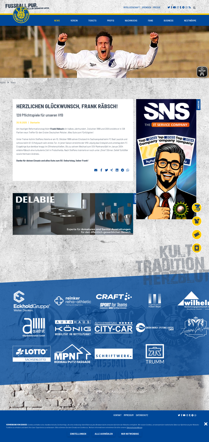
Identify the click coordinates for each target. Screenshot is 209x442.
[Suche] (194, 7)
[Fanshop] (197, 221)
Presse (156, 7)
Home (3, 82)
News (57, 20)
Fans (150, 20)
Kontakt (117, 415)
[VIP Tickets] (197, 248)
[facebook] (101, 170)
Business (168, 20)
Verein (74, 20)
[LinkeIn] (117, 170)
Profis (110, 20)
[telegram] (122, 170)
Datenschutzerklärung (134, 427)
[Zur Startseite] (21, 14)
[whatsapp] (127, 170)
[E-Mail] (95, 170)
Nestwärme (190, 20)
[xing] (111, 170)
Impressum (129, 415)
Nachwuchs (131, 20)
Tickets (92, 20)
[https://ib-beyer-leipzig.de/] (155, 301)
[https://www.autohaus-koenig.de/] (73, 327)
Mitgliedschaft (131, 7)
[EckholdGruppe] (32, 301)
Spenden (146, 7)
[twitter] (106, 170)
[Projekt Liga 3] (197, 208)
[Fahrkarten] (197, 234)
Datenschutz (142, 415)
